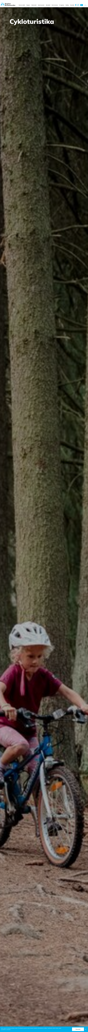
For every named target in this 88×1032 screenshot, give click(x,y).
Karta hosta (55, 5)
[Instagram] (78, 5)
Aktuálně (48, 5)
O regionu (61, 5)
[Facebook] (76, 5)
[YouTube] (81, 5)
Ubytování (33, 5)
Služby (67, 5)
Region (28, 5)
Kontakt (72, 5)
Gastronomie (41, 5)
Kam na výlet (22, 5)
